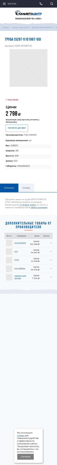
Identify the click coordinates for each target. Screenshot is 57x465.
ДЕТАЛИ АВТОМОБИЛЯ (42, 27)
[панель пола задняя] (9, 277)
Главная (5, 27)
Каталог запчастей (20, 27)
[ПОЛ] (9, 260)
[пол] (9, 251)
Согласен (25, 456)
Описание (9, 188)
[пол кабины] (9, 269)
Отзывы (26, 188)
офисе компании (39, 207)
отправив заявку (28, 205)
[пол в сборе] (9, 243)
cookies (20, 435)
